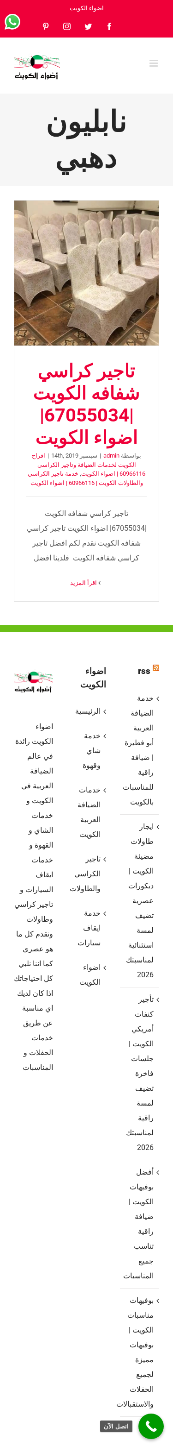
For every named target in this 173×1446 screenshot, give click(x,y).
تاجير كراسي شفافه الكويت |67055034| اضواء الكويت (86, 273)
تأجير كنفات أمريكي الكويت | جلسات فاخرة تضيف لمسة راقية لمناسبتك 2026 (140, 1073)
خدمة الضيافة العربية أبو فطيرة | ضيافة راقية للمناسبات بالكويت (139, 750)
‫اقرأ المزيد (84, 582)
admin (111, 455)
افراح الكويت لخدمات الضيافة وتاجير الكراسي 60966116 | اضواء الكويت (88, 464)
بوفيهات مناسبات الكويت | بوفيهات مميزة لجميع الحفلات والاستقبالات (139, 1352)
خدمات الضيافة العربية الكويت (89, 812)
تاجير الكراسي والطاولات (86, 874)
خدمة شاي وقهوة (92, 750)
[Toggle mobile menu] (154, 63)
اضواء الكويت (90, 975)
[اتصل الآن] (151, 1426)
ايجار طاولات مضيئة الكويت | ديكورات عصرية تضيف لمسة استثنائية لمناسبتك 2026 (140, 900)
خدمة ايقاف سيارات (89, 928)
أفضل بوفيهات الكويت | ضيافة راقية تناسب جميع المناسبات (139, 1224)
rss (144, 671)
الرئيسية (88, 711)
